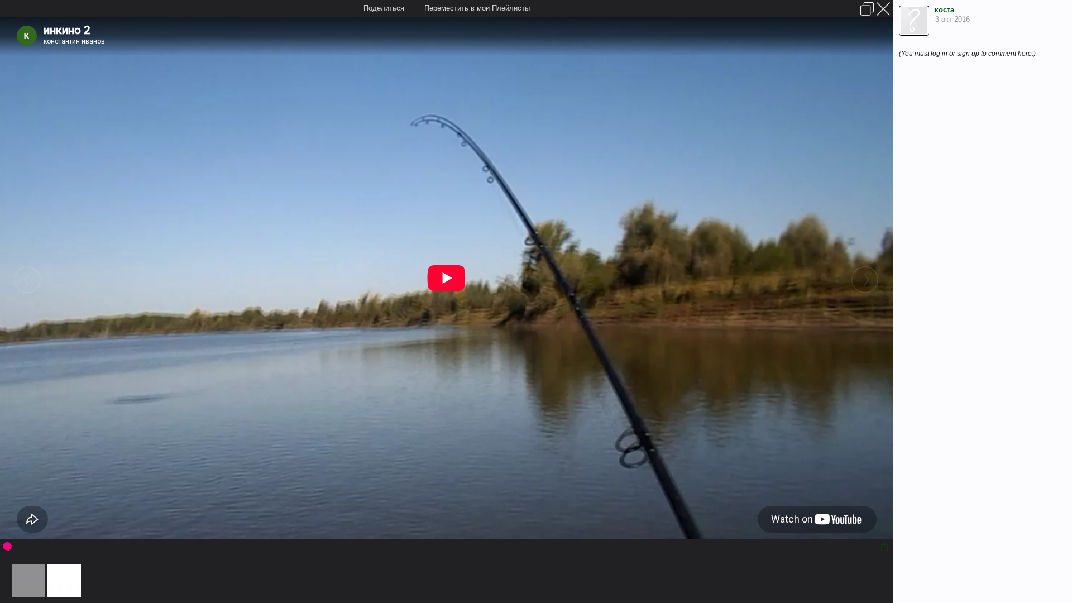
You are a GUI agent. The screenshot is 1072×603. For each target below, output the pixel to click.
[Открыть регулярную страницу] (867, 9)
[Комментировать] (8, 546)
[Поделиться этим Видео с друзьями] (885, 546)
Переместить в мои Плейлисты (477, 8)
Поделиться (383, 8)
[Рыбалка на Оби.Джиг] (64, 595)
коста (944, 10)
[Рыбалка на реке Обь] (28, 595)
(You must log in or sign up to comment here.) (967, 54)
